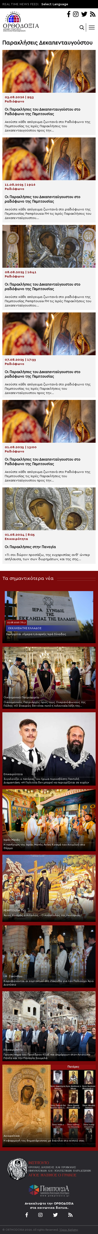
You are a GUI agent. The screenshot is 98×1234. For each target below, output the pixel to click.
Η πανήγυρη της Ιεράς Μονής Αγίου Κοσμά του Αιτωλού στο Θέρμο (44, 846)
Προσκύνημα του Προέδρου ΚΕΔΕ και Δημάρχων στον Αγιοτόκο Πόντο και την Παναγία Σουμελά (47, 1056)
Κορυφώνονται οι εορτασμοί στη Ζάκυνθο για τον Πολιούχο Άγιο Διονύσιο (49, 983)
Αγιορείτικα (12, 1135)
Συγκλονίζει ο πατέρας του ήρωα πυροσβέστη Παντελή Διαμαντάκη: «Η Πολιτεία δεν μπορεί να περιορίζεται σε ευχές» (46, 780)
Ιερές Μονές (12, 839)
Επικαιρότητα (13, 774)
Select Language (54, 4)
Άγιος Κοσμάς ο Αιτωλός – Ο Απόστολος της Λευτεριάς (42, 915)
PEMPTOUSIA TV (14, 910)
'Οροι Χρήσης (68, 1229)
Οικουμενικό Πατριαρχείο (21, 697)
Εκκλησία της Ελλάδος (24, 628)
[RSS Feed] (93, 15)
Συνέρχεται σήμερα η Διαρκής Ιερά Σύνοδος (36, 634)
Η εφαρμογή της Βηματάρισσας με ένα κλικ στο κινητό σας (44, 1140)
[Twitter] (84, 15)
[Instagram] (75, 15)
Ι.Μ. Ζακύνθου (13, 976)
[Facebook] (68, 15)
